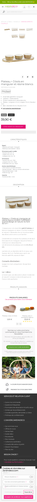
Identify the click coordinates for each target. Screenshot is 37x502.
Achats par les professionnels (15, 410)
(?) (17, 477)
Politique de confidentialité (14, 415)
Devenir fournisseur (12, 447)
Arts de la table (6, 21)
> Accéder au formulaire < (14, 462)
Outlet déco (9, 434)
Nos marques (9, 439)
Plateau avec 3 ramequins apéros (27, 316)
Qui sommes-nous (11, 426)
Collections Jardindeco (13, 442)
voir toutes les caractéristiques (12, 108)
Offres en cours (10, 429)
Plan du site (9, 449)
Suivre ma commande (12, 402)
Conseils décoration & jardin (14, 444)
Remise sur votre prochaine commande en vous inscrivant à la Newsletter (18, 332)
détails (5, 473)
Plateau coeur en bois (9, 316)
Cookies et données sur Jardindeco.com (14, 469)
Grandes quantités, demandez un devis (18, 413)
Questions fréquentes (12, 405)
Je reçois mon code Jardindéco (18, 347)
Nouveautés (9, 436)
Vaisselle (16, 21)
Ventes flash (9, 431)
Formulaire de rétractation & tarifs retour (19, 407)
